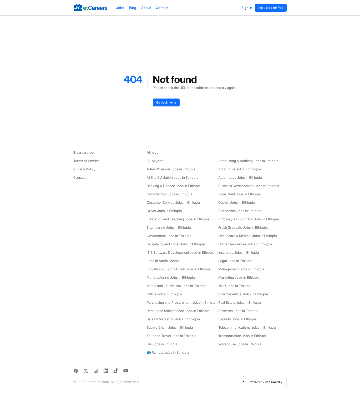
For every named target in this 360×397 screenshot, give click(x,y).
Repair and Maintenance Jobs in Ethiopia (178, 311)
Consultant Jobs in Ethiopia (239, 194)
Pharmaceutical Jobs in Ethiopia (243, 294)
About (146, 8)
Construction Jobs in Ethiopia (169, 194)
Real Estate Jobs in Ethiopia (239, 302)
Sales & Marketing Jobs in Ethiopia (173, 319)
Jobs (120, 8)
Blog (132, 8)
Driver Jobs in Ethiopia (164, 211)
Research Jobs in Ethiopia (238, 311)
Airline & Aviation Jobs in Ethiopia (172, 177)
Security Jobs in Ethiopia (237, 319)
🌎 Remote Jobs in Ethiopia (168, 352)
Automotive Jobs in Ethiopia (240, 177)
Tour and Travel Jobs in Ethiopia (171, 336)
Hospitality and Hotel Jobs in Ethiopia (176, 244)
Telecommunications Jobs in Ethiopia (247, 327)
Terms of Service (86, 161)
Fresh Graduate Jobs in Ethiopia (243, 227)
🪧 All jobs (155, 161)
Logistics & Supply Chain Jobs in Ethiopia (179, 269)
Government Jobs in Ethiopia (169, 236)
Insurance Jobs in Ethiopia (238, 252)
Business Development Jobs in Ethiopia (248, 186)
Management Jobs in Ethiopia (241, 269)
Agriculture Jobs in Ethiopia (239, 169)
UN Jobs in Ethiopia (162, 344)
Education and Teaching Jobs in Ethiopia (178, 219)
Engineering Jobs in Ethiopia (169, 227)
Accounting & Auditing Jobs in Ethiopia (248, 161)
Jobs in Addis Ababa (163, 261)
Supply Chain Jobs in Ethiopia (170, 327)
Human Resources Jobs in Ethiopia (245, 244)
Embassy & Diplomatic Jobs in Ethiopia (248, 219)
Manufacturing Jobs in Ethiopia (171, 277)
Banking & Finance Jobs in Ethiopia (174, 186)
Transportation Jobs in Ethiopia (242, 336)
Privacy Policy (84, 169)
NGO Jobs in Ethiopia (234, 286)
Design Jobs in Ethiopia (236, 202)
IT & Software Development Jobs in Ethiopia (181, 252)
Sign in (246, 8)
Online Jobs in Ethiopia (164, 294)
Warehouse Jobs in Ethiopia (239, 344)
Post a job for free (270, 7)
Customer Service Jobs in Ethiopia (173, 202)
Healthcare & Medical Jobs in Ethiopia (247, 236)
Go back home (166, 102)
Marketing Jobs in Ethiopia (239, 277)
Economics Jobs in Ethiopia (239, 211)
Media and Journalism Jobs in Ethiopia (176, 286)
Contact (162, 8)
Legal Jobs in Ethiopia (235, 261)
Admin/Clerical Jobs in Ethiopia (171, 169)
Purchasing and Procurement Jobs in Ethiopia (181, 302)
